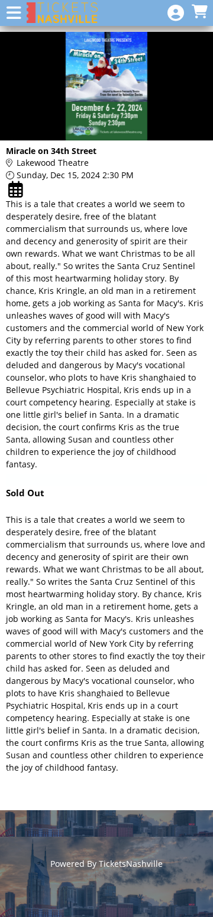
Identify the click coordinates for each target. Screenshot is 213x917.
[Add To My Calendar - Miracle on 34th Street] (17, 189)
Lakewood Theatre (53, 162)
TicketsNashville (131, 863)
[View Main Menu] (14, 13)
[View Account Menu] (176, 13)
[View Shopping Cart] (199, 12)
